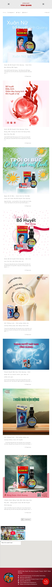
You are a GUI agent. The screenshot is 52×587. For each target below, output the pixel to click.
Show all (47, 12)
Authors (25, 12)
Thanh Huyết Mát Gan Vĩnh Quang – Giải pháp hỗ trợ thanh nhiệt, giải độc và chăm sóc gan (17, 374)
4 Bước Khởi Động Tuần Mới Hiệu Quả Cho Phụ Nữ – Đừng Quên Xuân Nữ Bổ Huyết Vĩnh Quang (18, 503)
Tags (19, 12)
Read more (28, 76)
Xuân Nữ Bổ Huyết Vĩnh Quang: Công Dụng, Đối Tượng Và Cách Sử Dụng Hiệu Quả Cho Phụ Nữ (17, 132)
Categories (11, 12)
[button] (9, 4)
